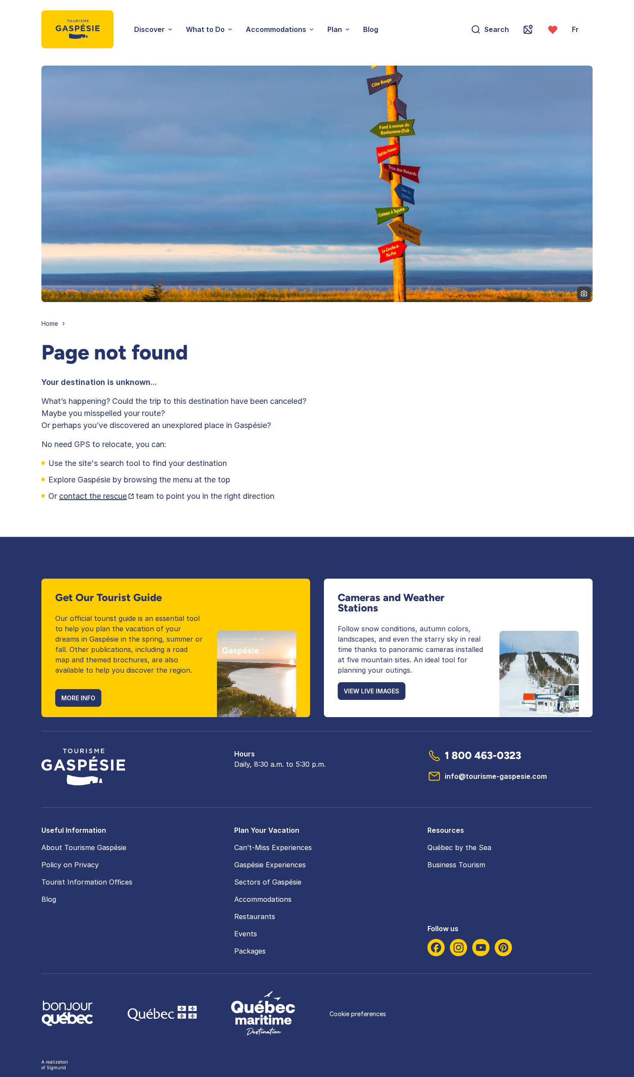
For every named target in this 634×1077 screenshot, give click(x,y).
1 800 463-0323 (483, 755)
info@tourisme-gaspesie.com (496, 776)
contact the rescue (93, 496)
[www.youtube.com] (481, 947)
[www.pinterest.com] (503, 947)
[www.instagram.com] (458, 947)
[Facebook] (436, 947)
